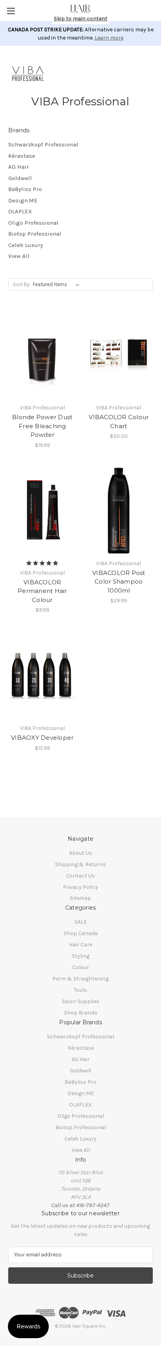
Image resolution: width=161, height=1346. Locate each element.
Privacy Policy (80, 887)
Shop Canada (81, 933)
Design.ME (23, 200)
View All (19, 255)
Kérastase (21, 155)
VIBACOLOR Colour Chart (118, 421)
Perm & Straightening (80, 978)
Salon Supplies (80, 1001)
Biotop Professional (34, 233)
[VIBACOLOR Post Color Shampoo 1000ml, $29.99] (119, 510)
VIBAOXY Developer (42, 737)
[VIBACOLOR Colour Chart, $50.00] (119, 354)
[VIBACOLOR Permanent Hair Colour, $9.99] (42, 510)
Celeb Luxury (25, 245)
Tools (80, 990)
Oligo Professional (33, 222)
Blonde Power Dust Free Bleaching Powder (42, 425)
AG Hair (18, 166)
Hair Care (80, 944)
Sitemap (80, 898)
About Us (80, 853)
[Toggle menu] (10, 11)
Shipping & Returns (80, 864)
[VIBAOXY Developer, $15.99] (42, 675)
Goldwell (20, 178)
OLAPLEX (20, 211)
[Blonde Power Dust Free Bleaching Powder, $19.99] (42, 354)
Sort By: (21, 284)
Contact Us (80, 875)
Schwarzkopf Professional (43, 144)
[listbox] (58, 284)
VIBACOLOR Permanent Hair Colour (42, 591)
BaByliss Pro (25, 189)
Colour (80, 967)
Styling (80, 956)
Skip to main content (80, 18)
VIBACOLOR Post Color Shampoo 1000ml (118, 581)
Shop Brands (80, 1012)
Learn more (109, 37)
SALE (81, 922)
